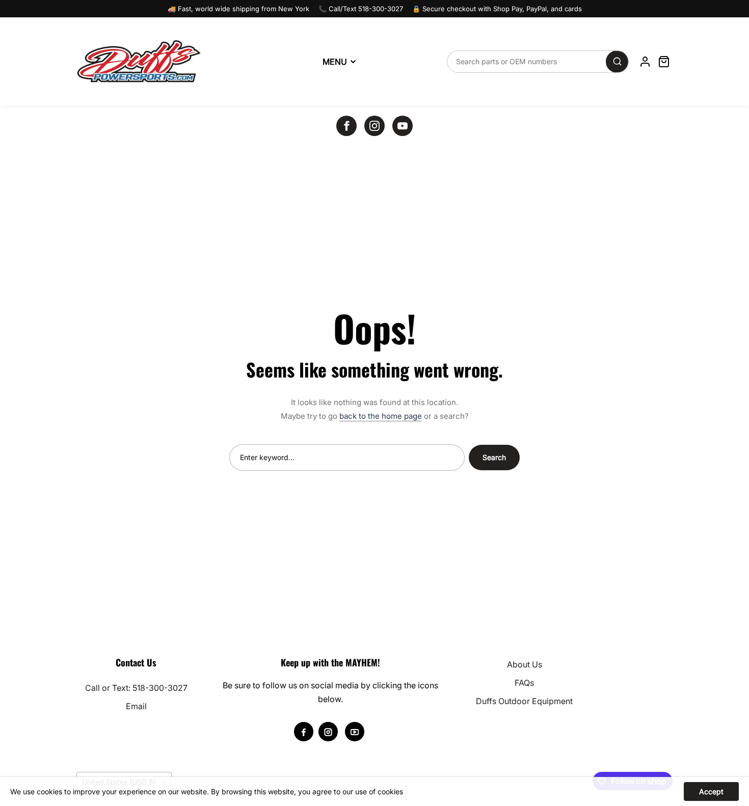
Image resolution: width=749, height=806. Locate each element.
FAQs (524, 683)
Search (494, 457)
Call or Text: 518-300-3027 (136, 688)
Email (136, 706)
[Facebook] (346, 126)
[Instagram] (374, 126)
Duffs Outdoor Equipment (524, 701)
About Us (524, 664)
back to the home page (380, 416)
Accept (711, 791)
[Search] (617, 61)
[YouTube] (402, 126)
